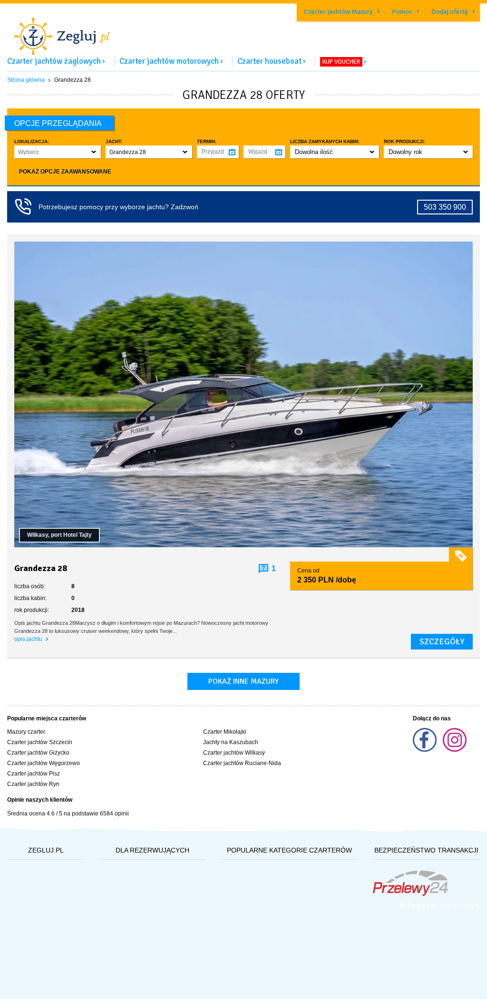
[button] (57, 151)
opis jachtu (29, 639)
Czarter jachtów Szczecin (39, 742)
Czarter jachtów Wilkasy (234, 752)
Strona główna (26, 80)
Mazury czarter (26, 731)
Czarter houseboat (269, 61)
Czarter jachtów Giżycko (38, 752)
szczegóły (441, 641)
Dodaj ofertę (449, 12)
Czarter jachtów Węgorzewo (43, 763)
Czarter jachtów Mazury (338, 12)
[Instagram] (455, 750)
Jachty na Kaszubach (230, 742)
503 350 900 (445, 207)
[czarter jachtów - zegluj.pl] (243, 30)
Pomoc (402, 12)
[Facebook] (425, 750)
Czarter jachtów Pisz (33, 773)
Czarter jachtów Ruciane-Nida (242, 763)
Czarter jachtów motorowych (169, 61)
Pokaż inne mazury (243, 681)
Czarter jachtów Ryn (33, 784)
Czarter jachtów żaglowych (54, 61)
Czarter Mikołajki (224, 731)
